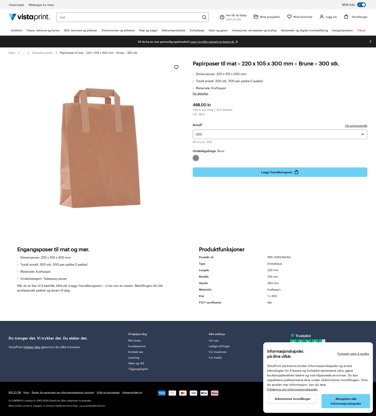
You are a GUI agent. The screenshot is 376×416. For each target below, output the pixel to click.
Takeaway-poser (42, 52)
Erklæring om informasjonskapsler (292, 389)
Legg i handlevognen (277, 172)
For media (215, 357)
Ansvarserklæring (132, 392)
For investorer (218, 351)
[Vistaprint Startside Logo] (29, 17)
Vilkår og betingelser (108, 392)
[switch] (358, 4)
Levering (133, 357)
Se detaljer (200, 93)
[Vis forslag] (363, 134)
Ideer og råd (136, 363)
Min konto (134, 340)
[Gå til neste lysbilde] (370, 41)
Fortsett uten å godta (353, 353)
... (24, 52)
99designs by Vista (41, 4)
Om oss (214, 340)
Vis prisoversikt (356, 125)
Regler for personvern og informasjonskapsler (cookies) (63, 392)
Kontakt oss (135, 351)
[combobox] (130, 17)
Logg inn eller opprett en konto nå (212, 41)
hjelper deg (32, 347)
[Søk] (204, 17)
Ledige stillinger (219, 346)
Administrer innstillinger (292, 399)
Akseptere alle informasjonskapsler (346, 401)
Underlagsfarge (208, 151)
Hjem (12, 52)
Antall (198, 125)
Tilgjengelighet (138, 369)
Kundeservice (137, 346)
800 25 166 (15, 392)
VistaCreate (16, 4)
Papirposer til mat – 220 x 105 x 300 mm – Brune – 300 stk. (99, 52)
